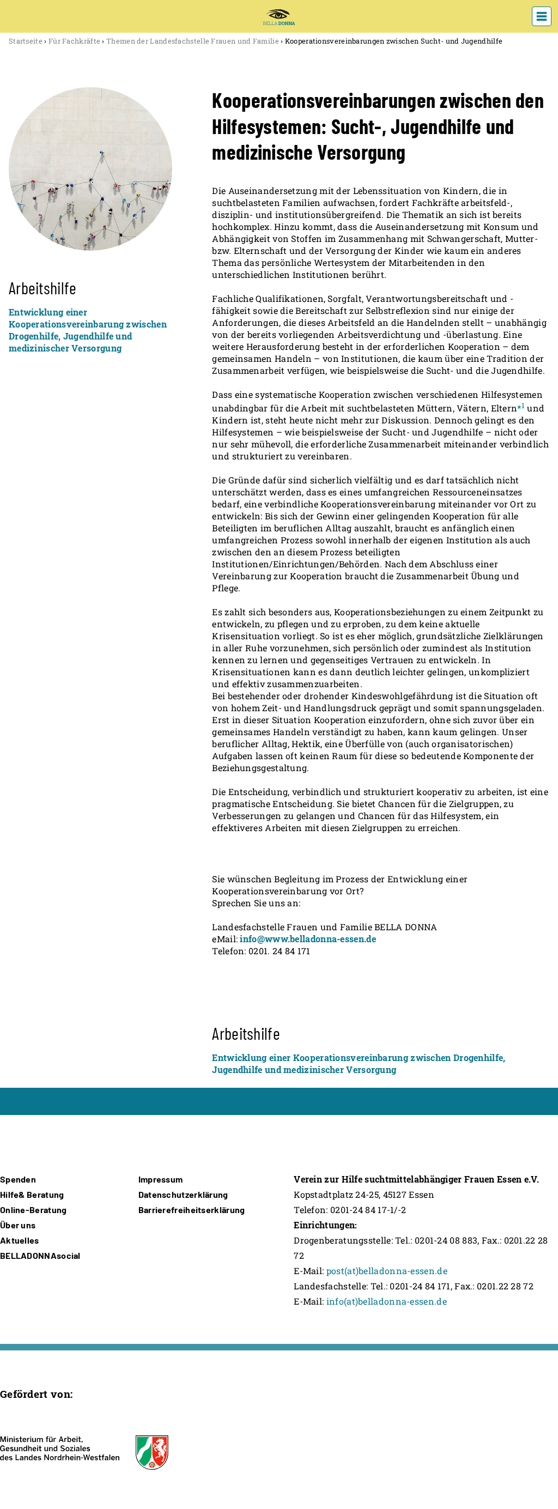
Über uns (17, 1225)
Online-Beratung (33, 1209)
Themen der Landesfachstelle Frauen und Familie (192, 41)
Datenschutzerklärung (183, 1194)
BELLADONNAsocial (40, 1255)
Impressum (160, 1179)
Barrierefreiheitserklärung (191, 1209)
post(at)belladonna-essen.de (386, 1270)
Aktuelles (19, 1240)
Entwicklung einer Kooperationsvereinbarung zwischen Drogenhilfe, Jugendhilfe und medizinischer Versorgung (88, 330)
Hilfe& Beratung (32, 1194)
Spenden (18, 1179)
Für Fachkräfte (74, 41)
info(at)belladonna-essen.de (386, 1301)
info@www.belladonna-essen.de (307, 938)
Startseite (26, 41)
